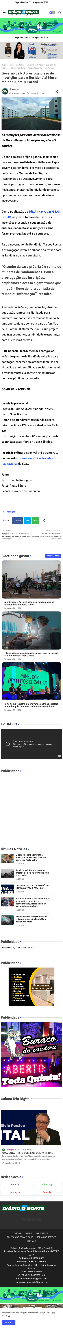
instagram (15, 1192)
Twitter (28, 521)
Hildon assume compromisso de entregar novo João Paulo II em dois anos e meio (31, 654)
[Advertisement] (31, 806)
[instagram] (39, 1219)
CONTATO (31, 1241)
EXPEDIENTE (41, 1233)
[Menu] (4, 13)
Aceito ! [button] (8, 1322)
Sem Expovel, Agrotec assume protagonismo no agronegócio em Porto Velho (29, 603)
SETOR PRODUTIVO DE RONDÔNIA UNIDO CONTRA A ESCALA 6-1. (32, 887)
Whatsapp (36, 521)
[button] (52, 12)
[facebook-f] (24, 1219)
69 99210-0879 (36, 1258)
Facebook (17, 520)
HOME (18, 1233)
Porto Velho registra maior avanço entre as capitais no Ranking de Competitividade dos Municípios (31, 705)
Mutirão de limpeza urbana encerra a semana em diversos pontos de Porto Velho (31, 857)
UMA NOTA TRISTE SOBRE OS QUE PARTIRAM (28, 1153)
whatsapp (47, 1184)
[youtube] (34, 1219)
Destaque (20, 65)
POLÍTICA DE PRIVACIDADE (20, 1237)
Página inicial (7, 65)
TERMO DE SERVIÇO (46, 1237)
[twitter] (29, 1219)
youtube (47, 1192)
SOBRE (28, 1233)
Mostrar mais (53, 556)
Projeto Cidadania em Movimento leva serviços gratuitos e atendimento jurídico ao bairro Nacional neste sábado (32, 902)
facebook (16, 1184)
